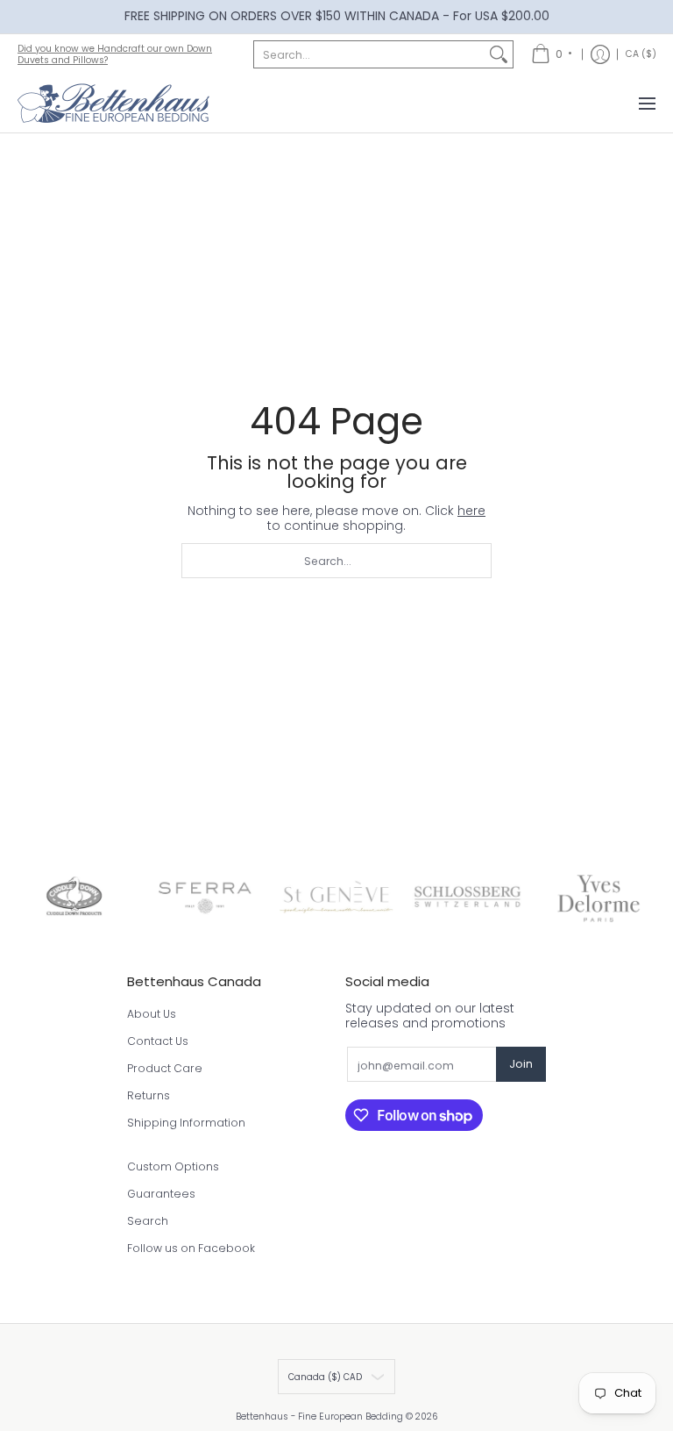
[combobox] (369, 54)
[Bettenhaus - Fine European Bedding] (114, 103)
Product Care (164, 1068)
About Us (151, 1013)
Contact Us (157, 1041)
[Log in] (600, 54)
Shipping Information (186, 1122)
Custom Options (173, 1166)
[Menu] (646, 103)
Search (147, 1220)
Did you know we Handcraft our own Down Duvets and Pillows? (115, 54)
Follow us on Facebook (191, 1248)
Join (521, 1063)
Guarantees (161, 1193)
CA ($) (641, 54)
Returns (148, 1095)
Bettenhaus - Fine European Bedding (319, 1416)
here (471, 510)
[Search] (499, 54)
